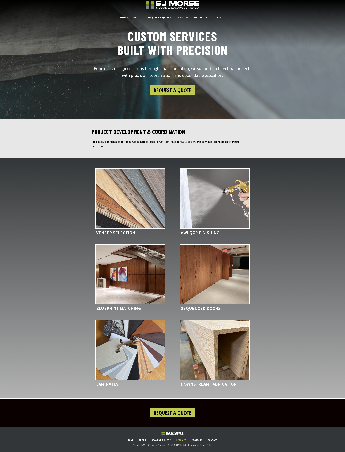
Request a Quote (159, 17)
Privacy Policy (206, 445)
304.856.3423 (174, 445)
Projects (201, 17)
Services (182, 17)
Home (124, 17)
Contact (219, 17)
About (137, 17)
